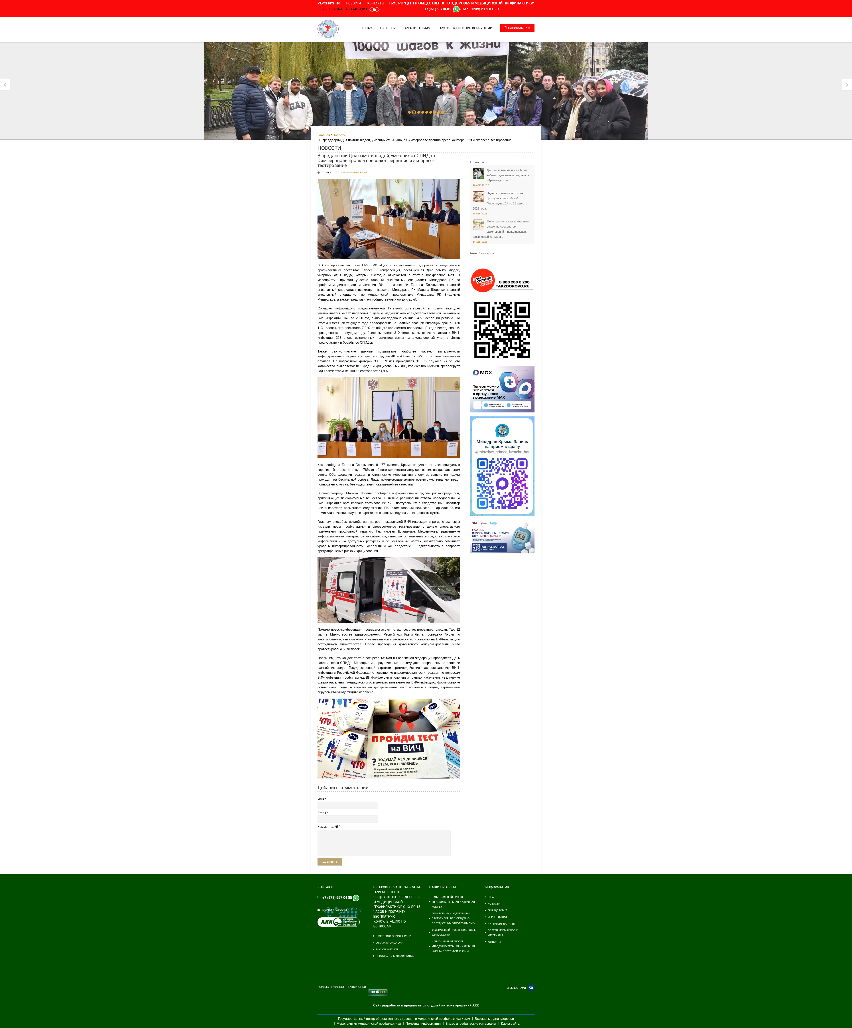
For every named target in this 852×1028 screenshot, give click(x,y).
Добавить (329, 861)
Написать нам (519, 28)
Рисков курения (387, 949)
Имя (321, 799)
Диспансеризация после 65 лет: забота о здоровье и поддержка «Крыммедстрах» (508, 175)
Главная (324, 135)
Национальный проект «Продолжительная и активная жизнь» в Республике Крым (453, 946)
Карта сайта (510, 1023)
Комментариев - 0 (355, 172)
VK (531, 987)
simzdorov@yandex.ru (479, 9)
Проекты (388, 28)
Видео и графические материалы (471, 1023)
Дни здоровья (497, 910)
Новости (353, 3)
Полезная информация (423, 1023)
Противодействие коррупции (465, 28)
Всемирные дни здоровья (494, 1018)
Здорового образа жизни (393, 936)
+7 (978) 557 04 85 (437, 9)
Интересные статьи (501, 923)
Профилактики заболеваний (395, 956)
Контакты (375, 3)
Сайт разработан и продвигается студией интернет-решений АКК (426, 1005)
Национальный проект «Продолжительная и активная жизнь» (453, 902)
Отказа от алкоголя (389, 942)
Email (322, 813)
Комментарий (328, 826)
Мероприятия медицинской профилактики (369, 1023)
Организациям (417, 28)
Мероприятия (329, 3)
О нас (367, 28)
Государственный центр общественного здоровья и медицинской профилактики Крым (404, 1018)
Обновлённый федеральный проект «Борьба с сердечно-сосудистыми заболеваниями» (453, 918)
